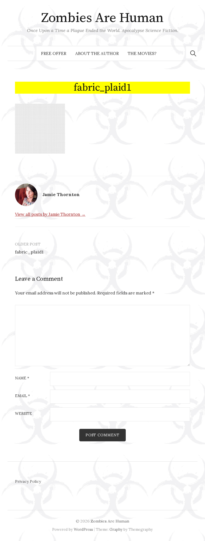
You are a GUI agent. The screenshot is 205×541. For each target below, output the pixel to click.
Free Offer (53, 53)
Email (22, 396)
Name (22, 378)
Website (23, 414)
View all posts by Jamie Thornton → (50, 214)
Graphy (116, 529)
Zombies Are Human (102, 17)
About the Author (97, 53)
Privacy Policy (28, 481)
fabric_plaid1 (29, 252)
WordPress (83, 529)
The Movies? (142, 53)
